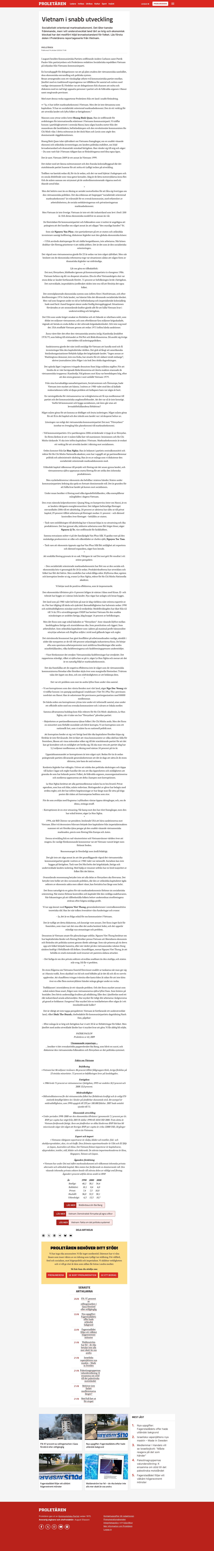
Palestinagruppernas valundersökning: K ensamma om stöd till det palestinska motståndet (90, 1375)
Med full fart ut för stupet (88, 1400)
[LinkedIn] (54, 1235)
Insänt (111, 3)
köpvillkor (128, 1523)
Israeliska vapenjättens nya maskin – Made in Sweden (88, 1361)
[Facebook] (43, 1235)
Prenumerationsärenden (115, 1519)
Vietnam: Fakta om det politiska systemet (90, 1222)
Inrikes (81, 3)
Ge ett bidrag (108, 1275)
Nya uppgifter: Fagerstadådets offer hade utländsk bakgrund (88, 1319)
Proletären (47, 47)
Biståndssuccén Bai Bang (90, 1205)
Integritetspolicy (111, 1523)
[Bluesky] (65, 1235)
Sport (104, 3)
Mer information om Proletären (118, 1526)
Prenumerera (160, 3)
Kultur (97, 3)
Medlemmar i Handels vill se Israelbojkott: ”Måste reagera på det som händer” (151, 1450)
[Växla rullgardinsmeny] (172, 4)
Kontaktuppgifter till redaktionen (119, 1516)
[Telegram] (60, 1235)
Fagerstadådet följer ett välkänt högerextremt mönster (88, 1333)
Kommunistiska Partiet (68, 1516)
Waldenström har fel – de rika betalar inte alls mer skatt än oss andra (89, 1347)
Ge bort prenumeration (82, 1275)
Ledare (73, 3)
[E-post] (71, 1235)
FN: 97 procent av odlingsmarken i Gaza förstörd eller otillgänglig (89, 1304)
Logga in (145, 3)
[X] (49, 1235)
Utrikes (89, 3)
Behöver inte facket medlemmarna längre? (88, 1389)
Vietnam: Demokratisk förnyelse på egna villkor (90, 1213)
